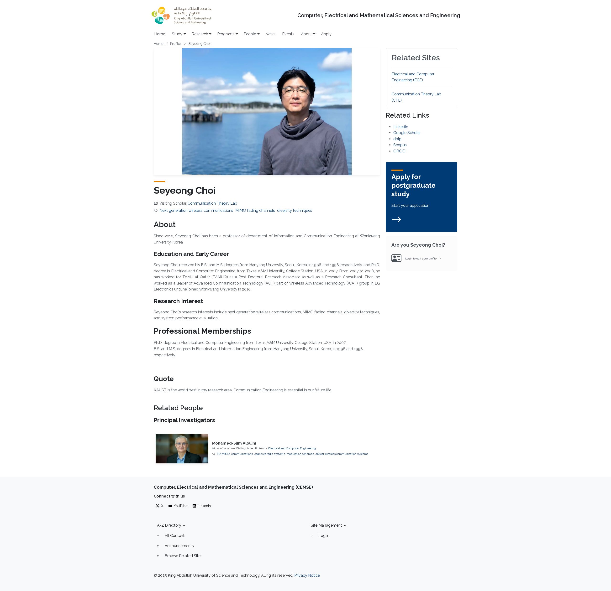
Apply (326, 34)
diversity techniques (294, 210)
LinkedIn (400, 126)
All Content (174, 535)
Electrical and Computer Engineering (292, 448)
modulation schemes (300, 454)
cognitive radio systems (269, 454)
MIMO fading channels (255, 210)
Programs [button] (225, 34)
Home (159, 34)
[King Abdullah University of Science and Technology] (181, 15)
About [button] (306, 34)
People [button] (250, 34)
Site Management (326, 525)
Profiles (176, 44)
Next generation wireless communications (196, 210)
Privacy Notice (307, 575)
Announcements (179, 546)
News (270, 34)
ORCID (399, 151)
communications (242, 454)
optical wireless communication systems (342, 454)
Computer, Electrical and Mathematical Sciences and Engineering (378, 15)
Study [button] (177, 34)
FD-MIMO (223, 454)
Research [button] (200, 34)
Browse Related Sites (183, 556)
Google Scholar (407, 132)
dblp (397, 139)
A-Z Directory (169, 525)
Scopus (400, 145)
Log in (323, 535)
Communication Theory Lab (212, 203)
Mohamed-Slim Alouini (234, 443)
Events (288, 34)
